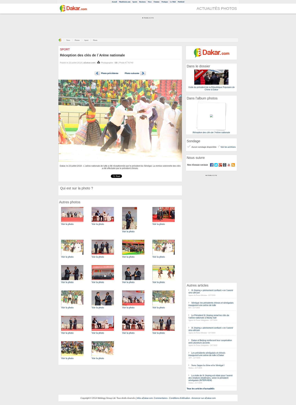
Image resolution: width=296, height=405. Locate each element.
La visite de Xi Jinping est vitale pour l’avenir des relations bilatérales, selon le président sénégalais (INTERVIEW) (210, 378)
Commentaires (161, 398)
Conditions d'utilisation (179, 398)
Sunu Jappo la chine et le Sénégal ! (207, 365)
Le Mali (173, 2)
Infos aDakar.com (145, 398)
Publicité (181, 2)
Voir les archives (228, 147)
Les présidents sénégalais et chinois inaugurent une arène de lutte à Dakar (206, 354)
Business (142, 2)
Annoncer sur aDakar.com (204, 398)
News (150, 2)
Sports (134, 2)
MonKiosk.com (124, 2)
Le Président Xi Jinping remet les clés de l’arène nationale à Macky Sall (208, 316)
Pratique (165, 2)
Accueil (114, 2)
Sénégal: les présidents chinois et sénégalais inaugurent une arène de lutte (210, 304)
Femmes (156, 2)
